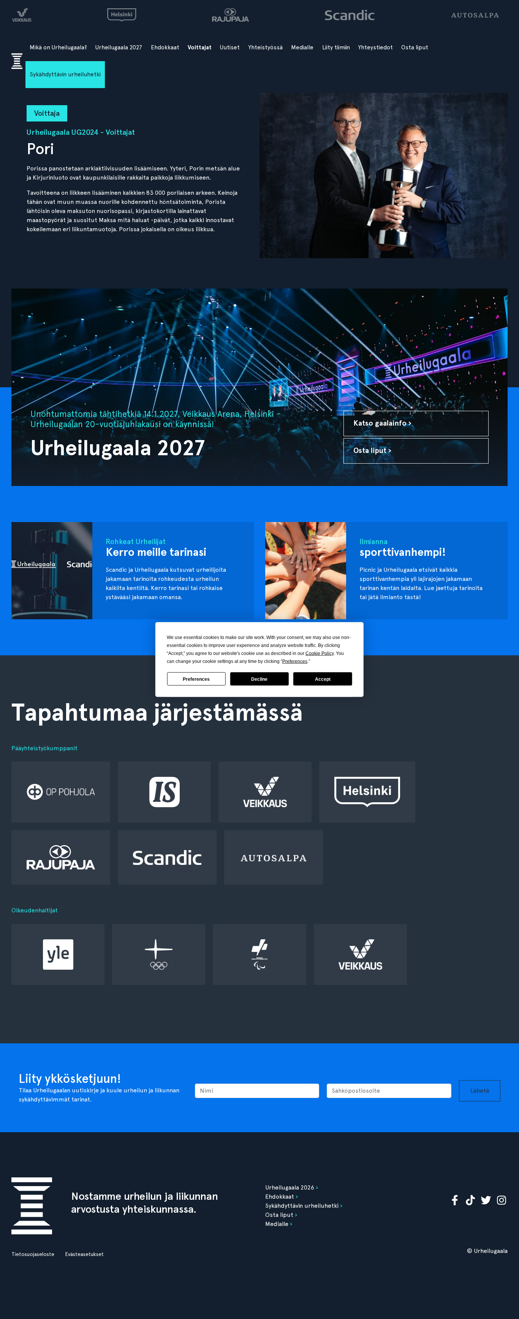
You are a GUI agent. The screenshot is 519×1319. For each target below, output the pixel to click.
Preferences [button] (294, 661)
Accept (323, 679)
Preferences (196, 679)
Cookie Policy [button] (319, 653)
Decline (259, 679)
